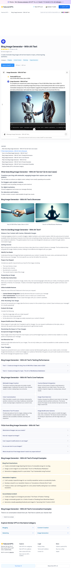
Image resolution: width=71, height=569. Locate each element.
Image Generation (34, 60)
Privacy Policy (41, 546)
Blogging (10, 60)
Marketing (25, 60)
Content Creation (17, 60)
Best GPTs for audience (25, 549)
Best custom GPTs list (25, 551)
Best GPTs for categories (25, 546)
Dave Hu (12, 552)
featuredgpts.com (7, 51)
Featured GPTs (4, 12)
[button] (35, 365)
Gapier (57, 551)
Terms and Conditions (43, 549)
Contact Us (40, 551)
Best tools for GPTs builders (24, 554)
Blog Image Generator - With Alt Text (20, 12)
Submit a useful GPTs (61, 546)
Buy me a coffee (60, 549)
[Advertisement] (35, 24)
